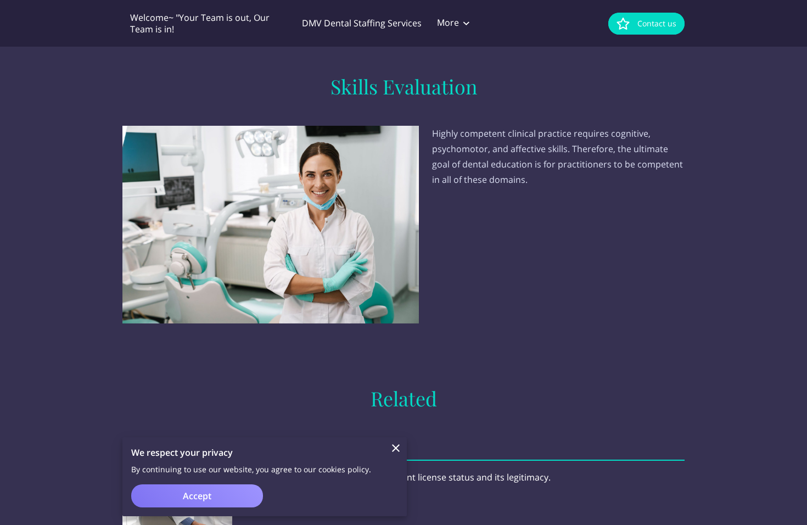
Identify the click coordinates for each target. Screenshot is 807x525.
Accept (197, 496)
